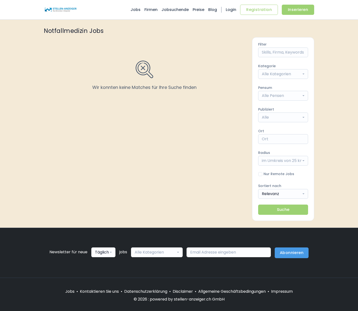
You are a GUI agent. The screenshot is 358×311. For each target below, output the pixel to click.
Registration (259, 9)
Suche (283, 209)
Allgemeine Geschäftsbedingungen (232, 291)
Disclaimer (183, 291)
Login (231, 9)
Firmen (151, 9)
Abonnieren (291, 252)
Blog (212, 9)
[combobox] (283, 74)
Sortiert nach (269, 185)
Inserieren (298, 9)
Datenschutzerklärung (145, 291)
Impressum (282, 291)
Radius (264, 152)
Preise (198, 9)
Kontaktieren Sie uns (99, 291)
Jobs (136, 9)
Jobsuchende (175, 9)
